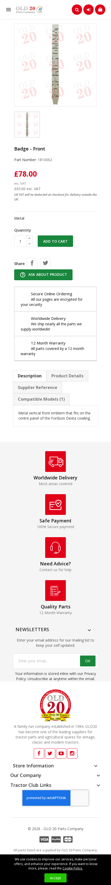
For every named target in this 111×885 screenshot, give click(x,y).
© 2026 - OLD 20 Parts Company (55, 828)
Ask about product (43, 275)
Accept (55, 877)
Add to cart (55, 241)
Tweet (45, 263)
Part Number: (25, 159)
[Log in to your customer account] (88, 9)
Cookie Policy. (72, 868)
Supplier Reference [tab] (37, 387)
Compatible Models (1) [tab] (41, 399)
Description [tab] (30, 376)
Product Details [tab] (67, 376)
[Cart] (100, 9)
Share (32, 263)
